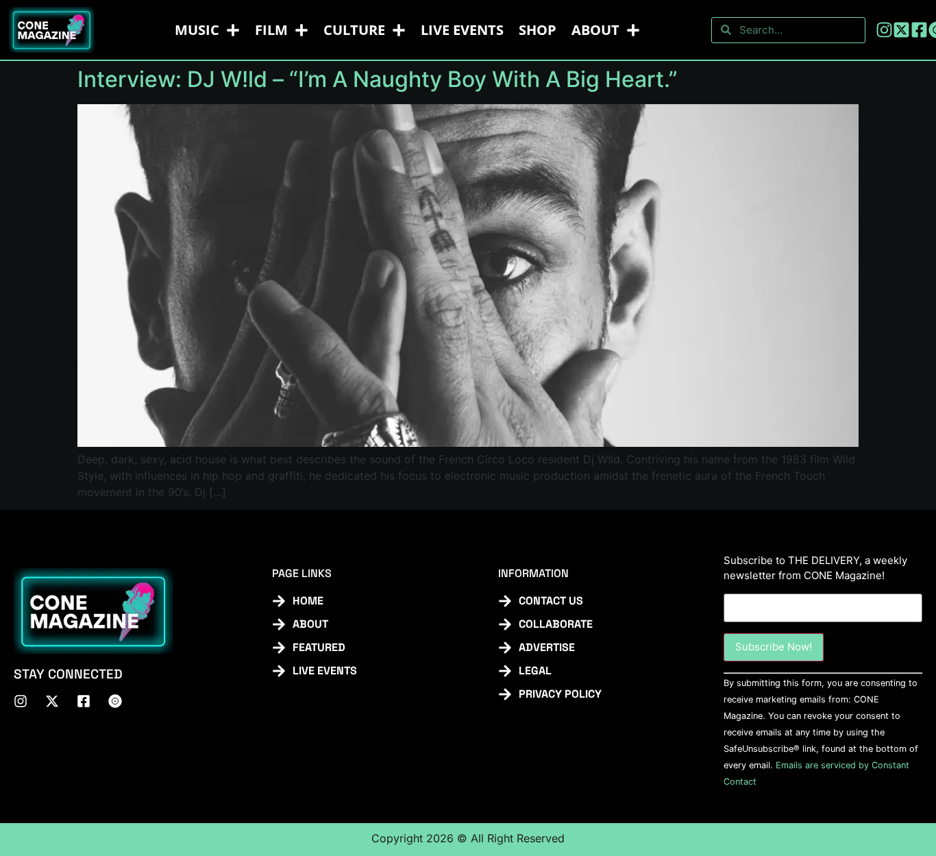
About (595, 30)
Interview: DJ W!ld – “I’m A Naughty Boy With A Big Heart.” (377, 79)
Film (271, 30)
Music (197, 30)
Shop (537, 30)
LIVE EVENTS (462, 30)
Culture (354, 30)
